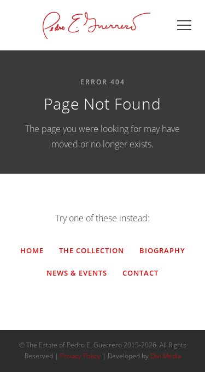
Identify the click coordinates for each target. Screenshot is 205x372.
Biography (162, 250)
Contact (140, 273)
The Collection (91, 250)
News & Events (76, 273)
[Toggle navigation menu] (184, 25)
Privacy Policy (80, 355)
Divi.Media (165, 355)
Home (32, 250)
